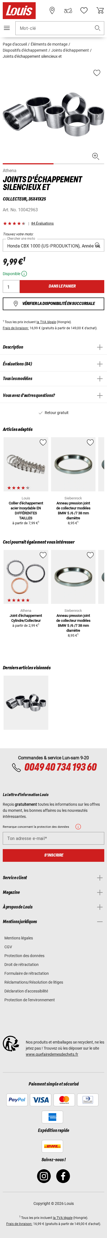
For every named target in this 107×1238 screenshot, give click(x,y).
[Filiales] (52, 10)
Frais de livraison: (16, 328)
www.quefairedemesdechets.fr (52, 1054)
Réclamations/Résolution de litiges (33, 982)
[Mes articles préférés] (84, 10)
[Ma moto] (68, 10)
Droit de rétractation (21, 964)
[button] (97, 28)
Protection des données (24, 955)
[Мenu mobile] (7, 28)
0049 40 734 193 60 (60, 767)
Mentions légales (18, 938)
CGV (8, 947)
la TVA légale (46, 322)
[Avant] (99, 116)
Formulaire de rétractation (26, 973)
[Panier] (100, 10)
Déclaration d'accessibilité (26, 991)
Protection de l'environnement (29, 1000)
